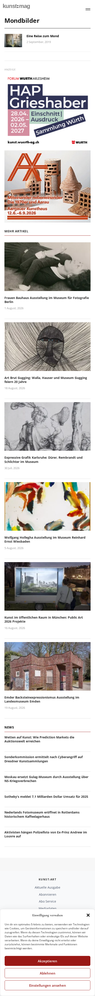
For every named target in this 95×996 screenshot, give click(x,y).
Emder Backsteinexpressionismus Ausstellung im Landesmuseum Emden (41, 699)
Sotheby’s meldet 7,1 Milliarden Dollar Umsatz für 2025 (46, 796)
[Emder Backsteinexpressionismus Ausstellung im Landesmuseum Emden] (47, 688)
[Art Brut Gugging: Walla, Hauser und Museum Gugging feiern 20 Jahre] (47, 368)
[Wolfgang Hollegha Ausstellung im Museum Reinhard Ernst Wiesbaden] (47, 528)
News (9, 727)
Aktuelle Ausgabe (47, 887)
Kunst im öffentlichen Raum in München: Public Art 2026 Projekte (43, 619)
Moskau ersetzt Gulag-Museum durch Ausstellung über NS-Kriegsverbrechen (46, 779)
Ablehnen (47, 973)
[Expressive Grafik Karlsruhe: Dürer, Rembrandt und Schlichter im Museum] (47, 448)
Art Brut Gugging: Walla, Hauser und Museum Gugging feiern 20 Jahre (45, 380)
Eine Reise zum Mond (43, 36)
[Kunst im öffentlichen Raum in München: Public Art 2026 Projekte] (47, 608)
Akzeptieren (47, 961)
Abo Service (47, 901)
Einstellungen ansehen (47, 985)
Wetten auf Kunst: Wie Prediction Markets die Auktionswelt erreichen (39, 739)
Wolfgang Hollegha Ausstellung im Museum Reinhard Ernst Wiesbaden (45, 539)
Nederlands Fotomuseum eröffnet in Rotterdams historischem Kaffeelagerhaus (42, 814)
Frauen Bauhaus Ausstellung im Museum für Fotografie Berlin (46, 300)
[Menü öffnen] (88, 9)
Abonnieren (47, 894)
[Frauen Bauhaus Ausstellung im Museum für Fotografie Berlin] (47, 288)
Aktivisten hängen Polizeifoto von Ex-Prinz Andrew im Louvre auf (45, 834)
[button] (88, 915)
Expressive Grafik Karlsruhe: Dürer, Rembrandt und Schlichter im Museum (43, 459)
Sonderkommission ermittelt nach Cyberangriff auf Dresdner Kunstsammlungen (43, 759)
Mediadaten (48, 908)
